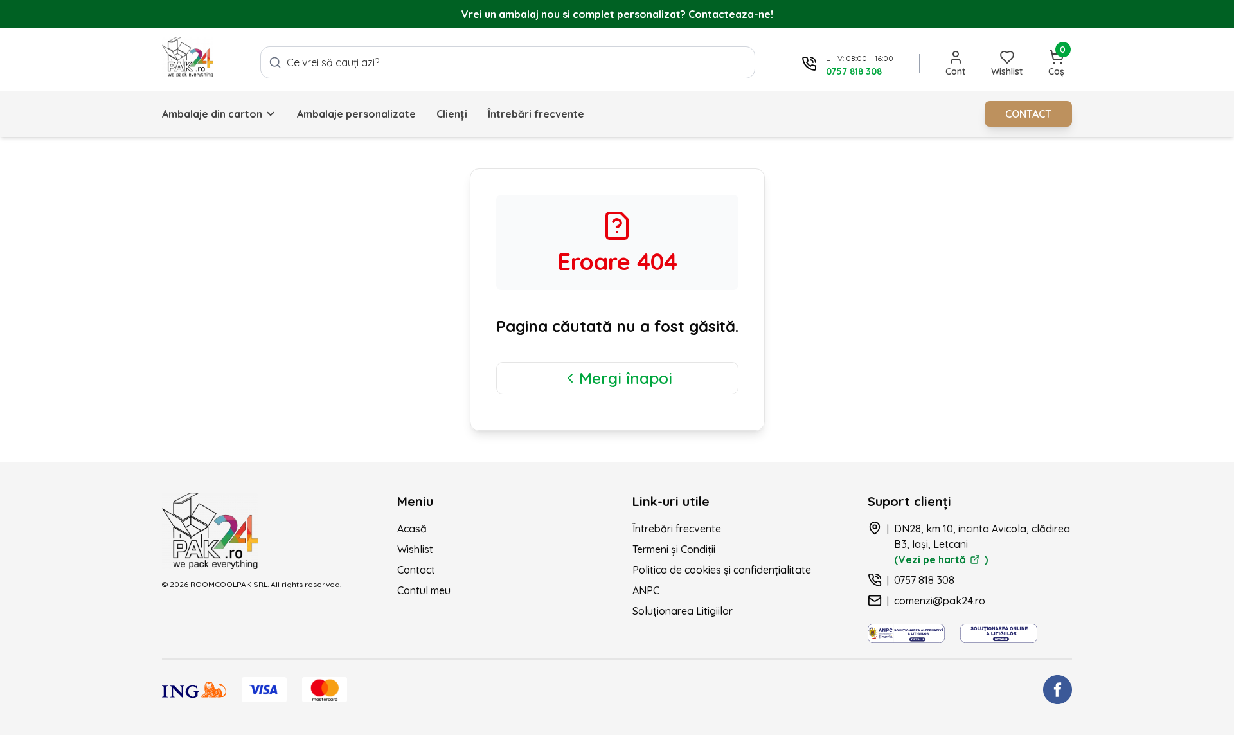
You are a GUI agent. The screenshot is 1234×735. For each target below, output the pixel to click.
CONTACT (1028, 113)
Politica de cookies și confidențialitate (721, 569)
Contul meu (424, 590)
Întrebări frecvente (536, 113)
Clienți (451, 113)
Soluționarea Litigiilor (682, 610)
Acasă (412, 528)
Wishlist (415, 549)
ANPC (645, 590)
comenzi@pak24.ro (939, 600)
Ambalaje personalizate (356, 113)
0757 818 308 (924, 580)
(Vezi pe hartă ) (941, 559)
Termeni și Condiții (673, 549)
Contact (416, 569)
